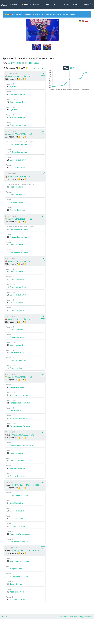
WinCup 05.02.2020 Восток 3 (20, 319)
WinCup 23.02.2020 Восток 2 (20, 134)
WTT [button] (47, 4)
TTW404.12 (19, 63)
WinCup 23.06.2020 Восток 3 (20, 76)
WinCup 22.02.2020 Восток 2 (20, 176)
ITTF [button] (56, 4)
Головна (13, 4)
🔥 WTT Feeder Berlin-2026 (31, 4)
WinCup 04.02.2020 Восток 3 (20, 377)
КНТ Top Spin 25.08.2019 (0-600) (25, 550)
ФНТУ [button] (75, 4)
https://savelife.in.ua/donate (50, 14)
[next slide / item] (57, 30)
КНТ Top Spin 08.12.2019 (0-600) (25, 485)
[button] (43, 39)
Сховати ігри (36, 68)
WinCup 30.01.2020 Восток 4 (24, 435)
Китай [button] (65, 4)
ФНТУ (34, 63)
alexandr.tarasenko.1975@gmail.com (77, 616)
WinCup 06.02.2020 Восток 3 (20, 261)
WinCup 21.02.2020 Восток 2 (20, 219)
